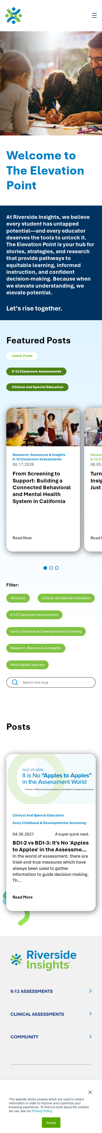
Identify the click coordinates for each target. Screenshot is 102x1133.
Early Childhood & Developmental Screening (46, 631)
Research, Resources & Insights (35, 648)
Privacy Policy (42, 1111)
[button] (45, 568)
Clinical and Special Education (66, 598)
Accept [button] (51, 1122)
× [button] (90, 1090)
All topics (18, 598)
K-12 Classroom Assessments (34, 614)
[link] (51, 832)
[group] (43, 480)
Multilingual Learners (27, 665)
